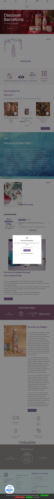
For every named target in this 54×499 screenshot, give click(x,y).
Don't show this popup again (27, 253)
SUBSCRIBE (27, 250)
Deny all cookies (20, 497)
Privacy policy (36, 497)
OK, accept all (44, 495)
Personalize (29, 497)
